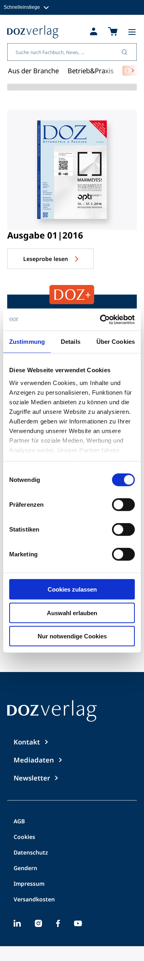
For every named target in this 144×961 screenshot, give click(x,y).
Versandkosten (34, 900)
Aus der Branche (33, 70)
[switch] (123, 504)
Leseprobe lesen (46, 259)
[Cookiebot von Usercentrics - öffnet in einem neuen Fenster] (101, 319)
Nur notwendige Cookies (72, 636)
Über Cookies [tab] (115, 341)
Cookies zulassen (72, 589)
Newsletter (32, 777)
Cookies (24, 837)
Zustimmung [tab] (27, 341)
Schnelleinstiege (22, 7)
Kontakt (27, 741)
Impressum (29, 884)
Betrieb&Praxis (91, 70)
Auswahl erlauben (72, 612)
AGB (19, 822)
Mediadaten (34, 759)
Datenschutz (31, 853)
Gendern (25, 868)
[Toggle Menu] (132, 32)
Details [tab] (70, 341)
